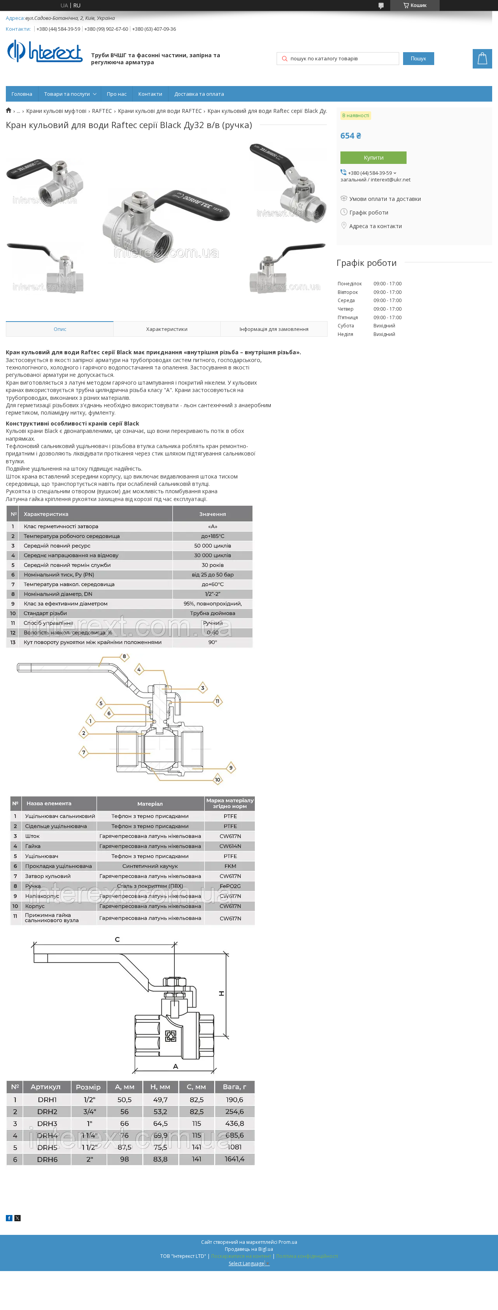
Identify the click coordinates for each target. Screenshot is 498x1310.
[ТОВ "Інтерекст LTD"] (45, 51)
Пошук (418, 59)
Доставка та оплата (199, 93)
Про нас (116, 93)
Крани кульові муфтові (56, 110)
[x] (17, 1219)
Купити (374, 157)
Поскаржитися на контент (241, 1256)
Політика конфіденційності (307, 1256)
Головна (22, 93)
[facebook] (9, 1219)
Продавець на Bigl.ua (249, 1249)
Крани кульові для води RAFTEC (160, 110)
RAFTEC (102, 110)
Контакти (150, 93)
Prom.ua (288, 1242)
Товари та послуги (67, 93)
